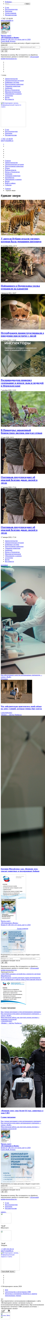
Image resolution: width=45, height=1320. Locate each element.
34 (6, 51)
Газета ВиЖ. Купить (8, 41)
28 (2, 962)
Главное (8, 161)
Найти (27, 4)
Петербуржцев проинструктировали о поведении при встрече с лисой (22, 334)
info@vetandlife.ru (7, 20)
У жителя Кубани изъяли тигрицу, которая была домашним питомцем (21, 240)
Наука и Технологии (12, 90)
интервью (4, 565)
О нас (7, 7)
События (8, 185)
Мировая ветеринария (13, 92)
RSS (6, 1290)
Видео (7, 97)
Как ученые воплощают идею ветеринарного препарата (21, 1012)
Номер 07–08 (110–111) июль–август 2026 (16, 39)
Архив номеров (10, 13)
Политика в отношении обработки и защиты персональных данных (21, 1294)
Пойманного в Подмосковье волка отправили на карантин (20, 287)
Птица (7, 168)
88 (6, 962)
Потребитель (9, 177)
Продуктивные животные (14, 84)
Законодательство (11, 79)
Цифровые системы (12, 82)
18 (2, 1192)
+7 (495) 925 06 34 (7, 1249)
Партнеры (8, 11)
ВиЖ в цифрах (10, 183)
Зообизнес (8, 88)
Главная (8, 188)
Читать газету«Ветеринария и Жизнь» (10, 36)
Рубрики (8, 2)
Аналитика (9, 95)
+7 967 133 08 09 (7, 139)
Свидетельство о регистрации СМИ (18, 1292)
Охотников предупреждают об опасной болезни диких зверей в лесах (19, 480)
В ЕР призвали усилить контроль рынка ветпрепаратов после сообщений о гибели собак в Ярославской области (21, 978)
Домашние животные (12, 86)
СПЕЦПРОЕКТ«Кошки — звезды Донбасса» (11, 714)
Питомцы (4, 679)
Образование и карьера (13, 94)
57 (6, 1192)
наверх (4, 1212)
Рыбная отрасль (10, 170)
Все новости (9, 99)
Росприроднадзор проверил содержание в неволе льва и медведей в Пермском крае (22, 383)
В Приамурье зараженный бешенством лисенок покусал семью (21, 431)
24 (2, 51)
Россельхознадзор (11, 9)
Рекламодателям (11, 15)
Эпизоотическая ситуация (14, 80)
